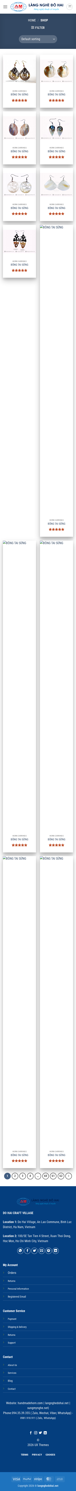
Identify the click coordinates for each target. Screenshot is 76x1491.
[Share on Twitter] (34, 1251)
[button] (5, 6)
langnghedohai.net (57, 1403)
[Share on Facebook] (27, 1251)
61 (53, 1176)
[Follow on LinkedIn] (45, 1433)
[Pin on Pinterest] (48, 1251)
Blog (10, 1381)
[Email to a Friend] (41, 1251)
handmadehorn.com (30, 1403)
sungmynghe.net (37, 1408)
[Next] (68, 1176)
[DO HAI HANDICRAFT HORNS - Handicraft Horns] (37, 7)
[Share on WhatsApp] (20, 1251)
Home (32, 20)
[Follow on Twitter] (40, 1433)
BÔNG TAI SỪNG (19, 94)
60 (45, 1176)
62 (61, 1176)
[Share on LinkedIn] (55, 1251)
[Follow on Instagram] (35, 1433)
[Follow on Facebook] (30, 1433)
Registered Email (17, 1296)
